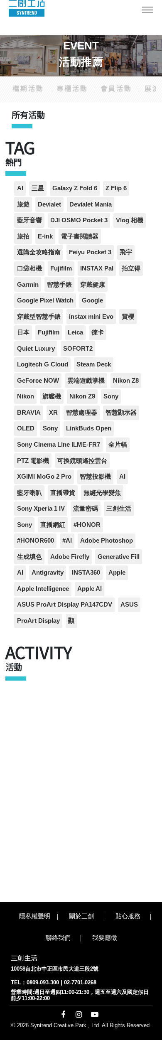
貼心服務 (127, 916)
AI (20, 188)
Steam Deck (93, 364)
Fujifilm (61, 268)
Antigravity (48, 572)
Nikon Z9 (82, 396)
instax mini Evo (91, 316)
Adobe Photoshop (106, 540)
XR (53, 412)
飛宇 (126, 252)
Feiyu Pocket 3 (90, 252)
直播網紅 (52, 524)
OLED (25, 428)
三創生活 (118, 508)
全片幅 (117, 444)
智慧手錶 (59, 284)
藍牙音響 (29, 220)
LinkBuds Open (88, 428)
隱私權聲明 (34, 916)
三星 (38, 188)
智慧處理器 (81, 412)
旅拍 (23, 236)
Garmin (28, 284)
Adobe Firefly (69, 556)
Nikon (25, 396)
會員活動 (116, 88)
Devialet (49, 204)
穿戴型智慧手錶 (39, 316)
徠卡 (97, 332)
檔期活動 (28, 88)
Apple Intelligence (43, 588)
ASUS (129, 604)
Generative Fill (119, 556)
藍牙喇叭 (29, 492)
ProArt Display (38, 620)
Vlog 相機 (129, 220)
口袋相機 (29, 268)
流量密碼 (85, 508)
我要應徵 (104, 937)
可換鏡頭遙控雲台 (82, 460)
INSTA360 (86, 572)
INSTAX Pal (96, 268)
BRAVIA (29, 412)
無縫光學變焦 (102, 492)
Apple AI (89, 588)
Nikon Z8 (126, 380)
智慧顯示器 (121, 412)
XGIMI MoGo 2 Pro (44, 476)
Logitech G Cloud (42, 364)
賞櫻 (128, 316)
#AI (67, 540)
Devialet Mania (90, 204)
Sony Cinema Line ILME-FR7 (58, 444)
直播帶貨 (62, 492)
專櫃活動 (72, 88)
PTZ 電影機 (33, 460)
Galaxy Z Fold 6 (74, 188)
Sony (110, 396)
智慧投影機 (95, 476)
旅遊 (23, 204)
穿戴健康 (92, 284)
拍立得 (131, 268)
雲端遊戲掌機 (86, 380)
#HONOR (87, 524)
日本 (23, 332)
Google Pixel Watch (45, 300)
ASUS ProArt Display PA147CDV (64, 604)
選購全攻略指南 (39, 252)
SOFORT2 (78, 348)
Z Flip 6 (116, 188)
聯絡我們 (58, 937)
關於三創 (81, 916)
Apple (116, 572)
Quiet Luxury (36, 348)
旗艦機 (51, 396)
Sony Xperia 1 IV (41, 508)
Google (92, 300)
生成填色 (29, 556)
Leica (75, 332)
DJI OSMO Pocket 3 (79, 220)
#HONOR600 (35, 540)
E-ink (45, 236)
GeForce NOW (38, 380)
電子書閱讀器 (79, 236)
